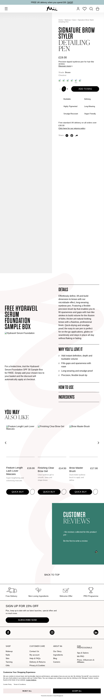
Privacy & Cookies (37, 665)
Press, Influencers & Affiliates (85, 661)
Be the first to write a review (75, 541)
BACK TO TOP (52, 574)
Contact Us (34, 651)
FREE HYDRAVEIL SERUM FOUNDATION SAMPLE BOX (21, 318)
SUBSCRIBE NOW (27, 620)
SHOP (70, 2)
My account (34, 655)
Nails (8, 655)
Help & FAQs (35, 658)
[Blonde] (59, 80)
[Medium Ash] (72, 80)
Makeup (68, 20)
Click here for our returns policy (71, 128)
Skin (7, 658)
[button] (80, 540)
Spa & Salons (83, 653)
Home (60, 20)
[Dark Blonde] (64, 80)
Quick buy (18, 492)
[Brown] (76, 80)
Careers (56, 662)
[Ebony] (80, 80)
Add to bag (85, 89)
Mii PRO (80, 656)
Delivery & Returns (38, 662)
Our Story (57, 651)
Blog (55, 658)
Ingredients (58, 655)
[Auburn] (68, 80)
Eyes (74, 20)
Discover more (64, 66)
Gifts (8, 665)
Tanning (9, 662)
